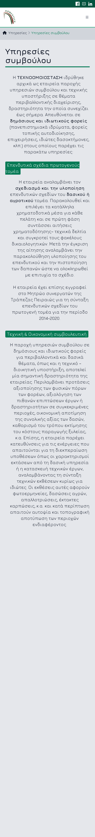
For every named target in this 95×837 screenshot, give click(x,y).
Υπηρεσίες (17, 33)
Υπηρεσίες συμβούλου (50, 33)
